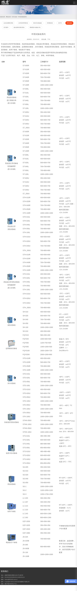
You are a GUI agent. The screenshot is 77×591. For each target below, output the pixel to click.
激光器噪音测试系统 (19, 27)
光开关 (60, 23)
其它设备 (14, 17)
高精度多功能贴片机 (35, 27)
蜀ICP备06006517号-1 (11, 583)
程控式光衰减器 (37, 23)
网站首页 (8, 17)
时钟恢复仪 (50, 23)
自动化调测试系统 (8, 23)
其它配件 (6, 27)
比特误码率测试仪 (23, 23)
